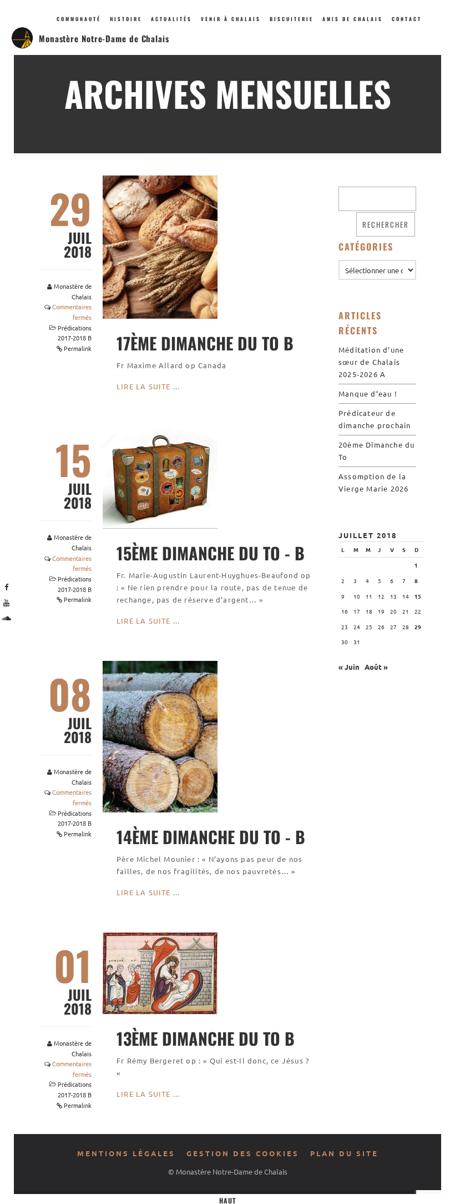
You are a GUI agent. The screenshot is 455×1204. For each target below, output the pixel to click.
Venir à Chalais (231, 19)
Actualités (171, 19)
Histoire (126, 19)
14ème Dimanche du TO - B (211, 836)
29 (417, 627)
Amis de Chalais (352, 19)
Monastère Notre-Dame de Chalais (104, 38)
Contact (407, 19)
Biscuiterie (292, 19)
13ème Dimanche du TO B (206, 1038)
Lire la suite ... (148, 386)
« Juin (349, 666)
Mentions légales (126, 1153)
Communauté (79, 19)
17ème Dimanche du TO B (205, 342)
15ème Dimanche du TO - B (211, 552)
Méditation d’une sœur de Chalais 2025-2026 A (371, 362)
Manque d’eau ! (367, 393)
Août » (376, 666)
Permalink (78, 348)
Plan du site (344, 1153)
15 (417, 596)
